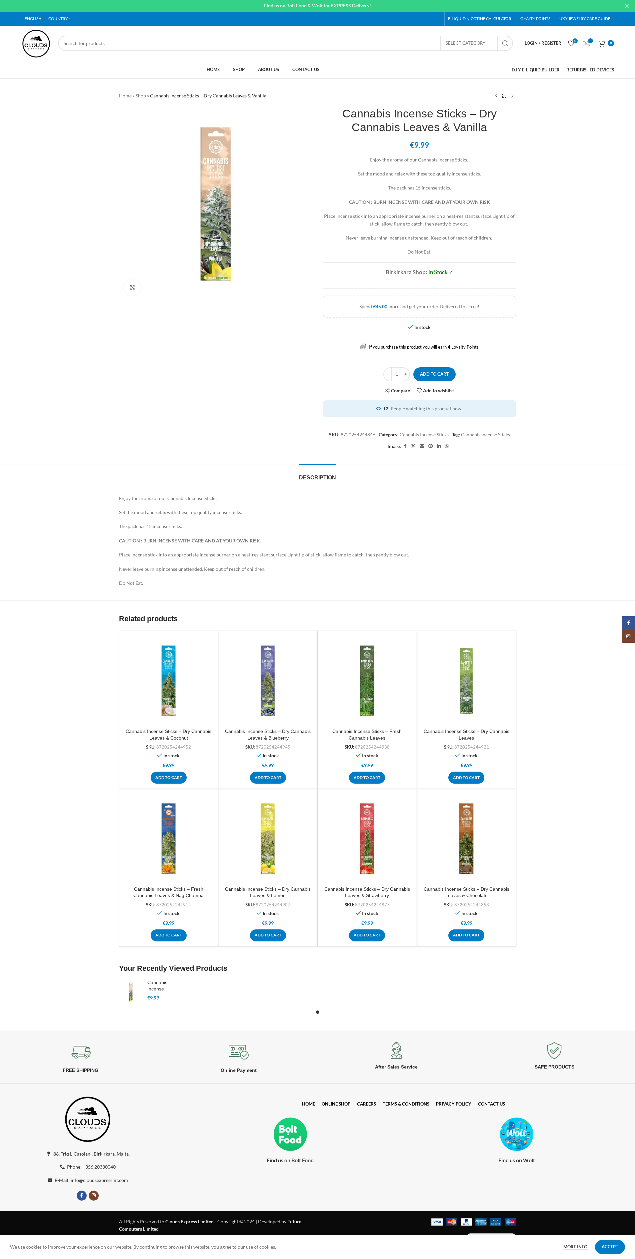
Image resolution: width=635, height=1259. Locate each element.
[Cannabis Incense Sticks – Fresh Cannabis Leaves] (367, 680)
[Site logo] (36, 42)
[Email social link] (422, 446)
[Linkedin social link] (439, 446)
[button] (169, 778)
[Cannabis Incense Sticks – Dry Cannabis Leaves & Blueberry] (267, 680)
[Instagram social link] (94, 1196)
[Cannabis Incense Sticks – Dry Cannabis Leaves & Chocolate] (466, 838)
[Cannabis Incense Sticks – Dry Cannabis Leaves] (466, 680)
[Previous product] (496, 96)
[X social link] (413, 446)
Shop (141, 95)
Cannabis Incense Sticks (424, 434)
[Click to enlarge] (132, 287)
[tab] (317, 474)
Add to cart (434, 374)
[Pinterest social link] (430, 446)
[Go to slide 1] (317, 1012)
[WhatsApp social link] (447, 446)
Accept (610, 1246)
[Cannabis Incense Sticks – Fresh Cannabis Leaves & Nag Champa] (168, 838)
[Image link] (88, 1118)
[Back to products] (504, 96)
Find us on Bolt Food (290, 1160)
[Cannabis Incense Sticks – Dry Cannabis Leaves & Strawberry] (367, 838)
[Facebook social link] (405, 446)
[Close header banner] (626, 6)
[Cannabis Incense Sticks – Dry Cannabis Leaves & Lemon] (267, 838)
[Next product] (512, 96)
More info (575, 1246)
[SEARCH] (505, 43)
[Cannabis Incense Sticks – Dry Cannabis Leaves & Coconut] (168, 680)
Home (125, 95)
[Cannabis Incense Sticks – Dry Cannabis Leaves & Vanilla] (130, 991)
